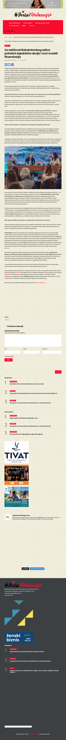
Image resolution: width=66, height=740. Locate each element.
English (24, 25)
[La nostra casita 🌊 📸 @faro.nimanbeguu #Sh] (14, 527)
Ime (5, 349)
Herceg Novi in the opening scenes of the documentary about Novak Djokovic (33, 393)
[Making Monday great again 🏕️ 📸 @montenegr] (33, 561)
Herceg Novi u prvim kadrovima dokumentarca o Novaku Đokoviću (30, 403)
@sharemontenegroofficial (12, 726)
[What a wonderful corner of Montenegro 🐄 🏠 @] (52, 527)
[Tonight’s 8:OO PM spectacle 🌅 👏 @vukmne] (33, 550)
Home (6, 37)
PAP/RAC (17, 272)
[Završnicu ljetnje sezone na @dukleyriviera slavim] (33, 527)
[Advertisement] (33, 301)
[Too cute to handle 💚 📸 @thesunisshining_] (52, 561)
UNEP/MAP (8, 274)
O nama (31, 25)
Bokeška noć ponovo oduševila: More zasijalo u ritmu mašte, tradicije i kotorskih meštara (34, 671)
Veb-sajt (44, 349)
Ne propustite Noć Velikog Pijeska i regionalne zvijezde (26, 434)
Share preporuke (14, 25)
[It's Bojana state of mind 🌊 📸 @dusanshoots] (52, 538)
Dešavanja (13, 381)
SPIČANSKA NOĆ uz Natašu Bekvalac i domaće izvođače (27, 384)
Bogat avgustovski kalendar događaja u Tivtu (24, 418)
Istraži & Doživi (27, 23)
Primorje (13, 400)
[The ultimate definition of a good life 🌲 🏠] (52, 550)
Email (25, 349)
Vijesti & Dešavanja (14, 23)
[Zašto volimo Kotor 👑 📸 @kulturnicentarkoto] (14, 538)
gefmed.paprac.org (40, 282)
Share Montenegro (33, 734)
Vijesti (10, 37)
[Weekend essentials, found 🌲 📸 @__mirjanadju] (33, 538)
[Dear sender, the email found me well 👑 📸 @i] (14, 550)
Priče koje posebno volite (42, 23)
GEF (44, 274)
